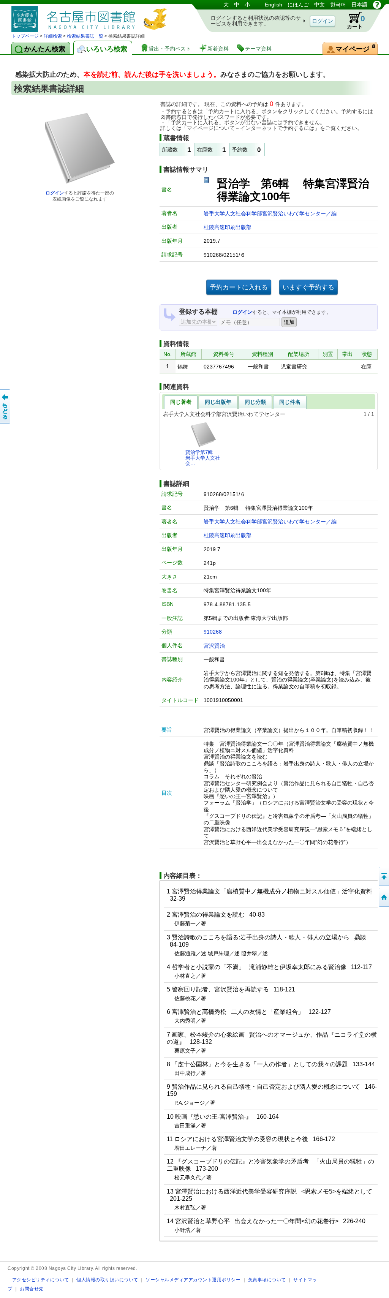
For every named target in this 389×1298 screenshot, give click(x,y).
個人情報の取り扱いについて (107, 1279)
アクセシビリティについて (40, 1279)
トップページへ (383, 897)
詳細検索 (53, 36)
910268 (213, 632)
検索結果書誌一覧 (85, 36)
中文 (319, 5)
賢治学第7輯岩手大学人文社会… (202, 457)
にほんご (298, 5)
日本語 (359, 5)
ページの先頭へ (383, 876)
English (273, 5)
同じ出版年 (218, 402)
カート (356, 22)
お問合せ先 (32, 1288)
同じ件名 (289, 402)
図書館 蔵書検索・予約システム (91, 16)
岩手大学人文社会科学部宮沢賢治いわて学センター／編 (270, 213)
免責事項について (267, 1279)
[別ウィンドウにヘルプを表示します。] (377, 4)
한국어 (338, 5)
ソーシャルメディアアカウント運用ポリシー (192, 1279)
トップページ (25, 36)
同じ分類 (255, 402)
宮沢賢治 (214, 646)
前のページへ (5, 406)
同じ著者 (180, 402)
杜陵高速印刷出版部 (227, 227)
